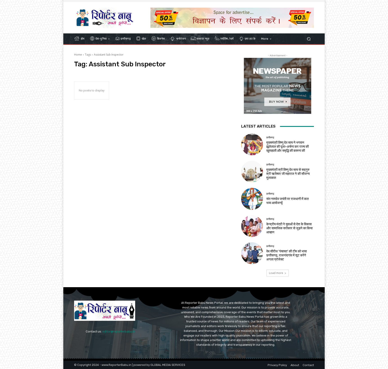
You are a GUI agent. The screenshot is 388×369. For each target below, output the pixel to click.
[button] (308, 39)
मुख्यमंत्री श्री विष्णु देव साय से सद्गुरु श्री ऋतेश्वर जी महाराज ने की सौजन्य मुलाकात (288, 174)
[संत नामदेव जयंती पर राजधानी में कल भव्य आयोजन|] (252, 199)
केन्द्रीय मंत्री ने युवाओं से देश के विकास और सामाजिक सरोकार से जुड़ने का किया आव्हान (289, 228)
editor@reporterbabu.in (118, 331)
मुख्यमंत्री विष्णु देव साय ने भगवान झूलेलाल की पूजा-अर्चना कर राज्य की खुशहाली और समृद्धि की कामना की (287, 147)
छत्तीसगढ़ (270, 137)
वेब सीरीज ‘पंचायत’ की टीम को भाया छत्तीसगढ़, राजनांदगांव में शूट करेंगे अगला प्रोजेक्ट (286, 255)
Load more (276, 273)
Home (78, 54)
